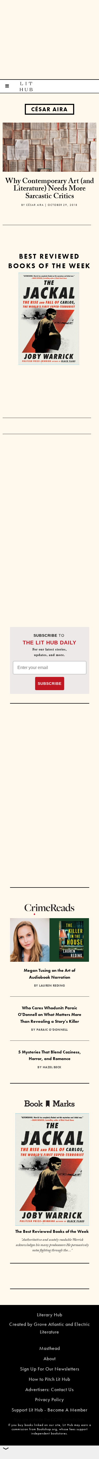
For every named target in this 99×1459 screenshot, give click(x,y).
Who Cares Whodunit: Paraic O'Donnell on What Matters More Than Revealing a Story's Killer (49, 1014)
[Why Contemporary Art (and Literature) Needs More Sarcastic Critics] (49, 146)
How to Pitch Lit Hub (49, 1379)
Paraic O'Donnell (52, 1030)
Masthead (49, 1348)
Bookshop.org (47, 1429)
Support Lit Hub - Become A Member (49, 1410)
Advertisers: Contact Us (49, 1389)
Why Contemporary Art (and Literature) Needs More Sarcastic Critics (49, 189)
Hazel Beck (52, 1067)
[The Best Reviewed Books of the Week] (52, 1170)
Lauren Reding (52, 985)
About (50, 1358)
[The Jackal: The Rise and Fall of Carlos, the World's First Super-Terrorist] (48, 319)
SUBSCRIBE (50, 683)
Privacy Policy (49, 1399)
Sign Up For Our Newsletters (49, 1369)
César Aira (49, 109)
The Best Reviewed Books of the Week (52, 1231)
